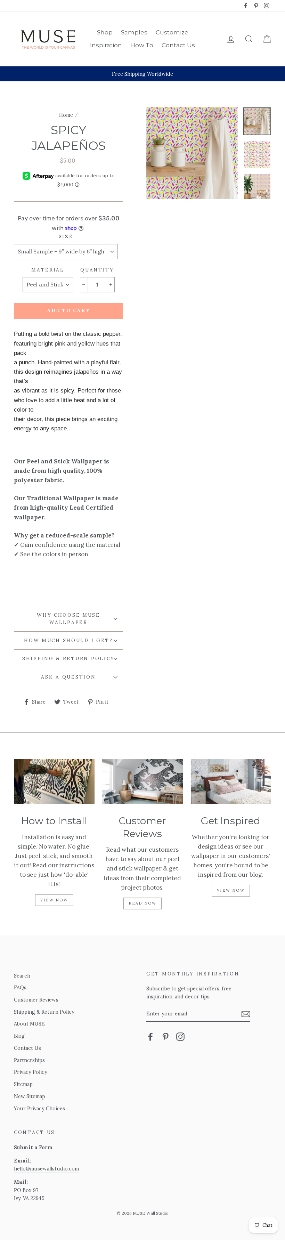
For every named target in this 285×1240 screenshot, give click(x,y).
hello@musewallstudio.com (46, 1168)
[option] (142, 74)
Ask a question (68, 677)
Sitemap (23, 1084)
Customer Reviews (36, 999)
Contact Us (178, 45)
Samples (134, 32)
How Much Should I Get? (68, 640)
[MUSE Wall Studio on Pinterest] (165, 1036)
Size (66, 236)
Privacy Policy (30, 1072)
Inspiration (106, 45)
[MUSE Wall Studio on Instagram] (180, 1036)
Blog (19, 1035)
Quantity (97, 270)
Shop (105, 32)
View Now (54, 900)
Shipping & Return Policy (68, 658)
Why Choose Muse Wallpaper (68, 619)
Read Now (143, 903)
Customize (172, 32)
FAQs (20, 987)
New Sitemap (29, 1096)
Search (22, 975)
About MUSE (29, 1023)
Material (47, 270)
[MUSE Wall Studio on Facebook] (150, 1036)
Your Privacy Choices (39, 1108)
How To (141, 45)
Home (66, 115)
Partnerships (29, 1060)
